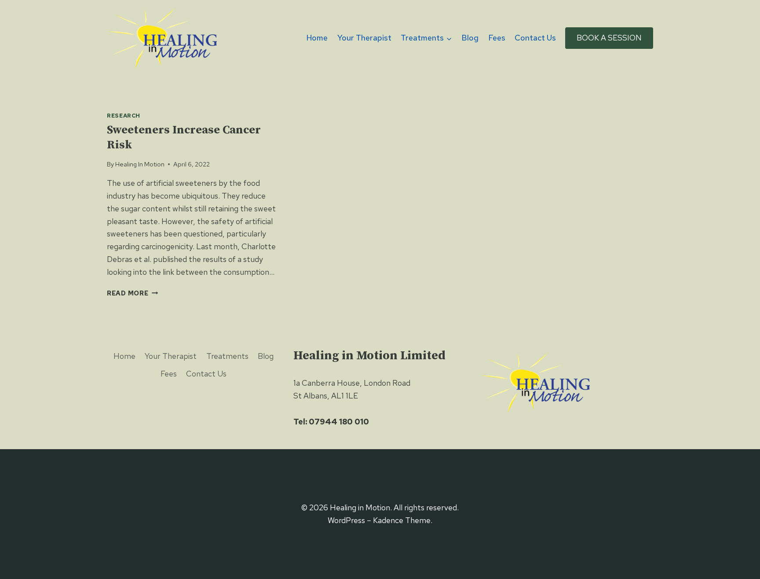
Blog (470, 38)
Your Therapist (364, 38)
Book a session (609, 38)
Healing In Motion (139, 164)
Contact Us (535, 38)
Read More (132, 293)
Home (317, 38)
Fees (496, 38)
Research (123, 115)
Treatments (227, 356)
